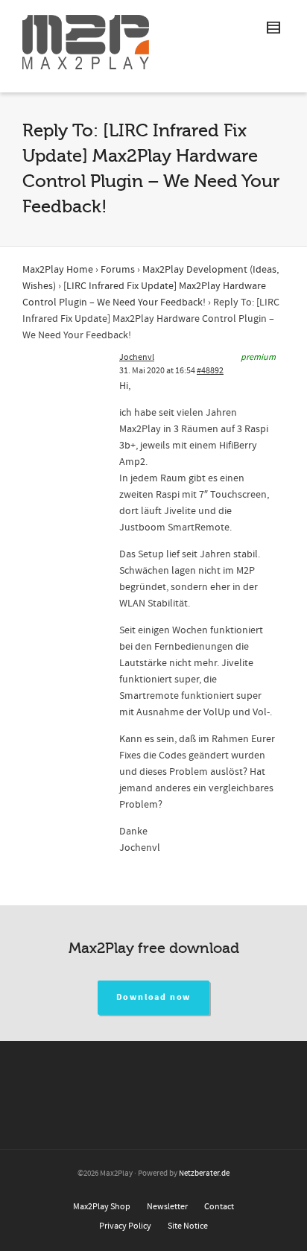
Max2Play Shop (101, 1206)
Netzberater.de (204, 1173)
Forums (118, 269)
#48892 (210, 370)
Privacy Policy (125, 1226)
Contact (219, 1206)
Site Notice (188, 1226)
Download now (154, 997)
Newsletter (167, 1206)
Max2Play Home (57, 269)
